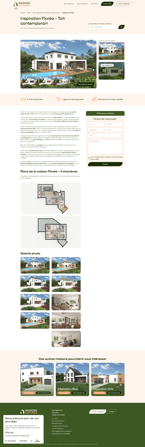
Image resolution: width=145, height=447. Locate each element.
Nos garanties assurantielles (61, 434)
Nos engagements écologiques (61, 431)
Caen (28, 13)
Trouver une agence (97, 412)
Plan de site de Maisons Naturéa (89, 444)
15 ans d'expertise (58, 428)
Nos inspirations (69, 4)
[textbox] (103, 27)
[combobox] (103, 27)
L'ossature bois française (60, 426)
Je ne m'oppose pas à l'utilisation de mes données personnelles (106, 158)
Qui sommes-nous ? (58, 421)
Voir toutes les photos (85, 84)
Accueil (22, 13)
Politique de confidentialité (71, 444)
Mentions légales (57, 444)
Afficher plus (9, 432)
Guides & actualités (58, 415)
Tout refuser (12, 441)
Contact (111, 412)
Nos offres (94, 4)
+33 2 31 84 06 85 (123, 4)
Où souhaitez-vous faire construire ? (100, 24)
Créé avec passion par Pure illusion (41, 444)
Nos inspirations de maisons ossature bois (46, 13)
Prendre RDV (107, 4)
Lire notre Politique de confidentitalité (17, 435)
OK (121, 27)
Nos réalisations (83, 4)
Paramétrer (23, 441)
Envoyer (105, 164)
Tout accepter (37, 440)
